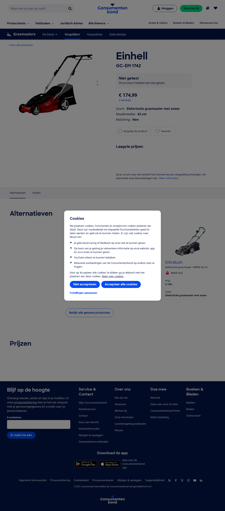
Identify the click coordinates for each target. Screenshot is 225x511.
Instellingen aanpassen (83, 292)
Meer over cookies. (113, 276)
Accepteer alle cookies (121, 284)
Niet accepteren (84, 284)
